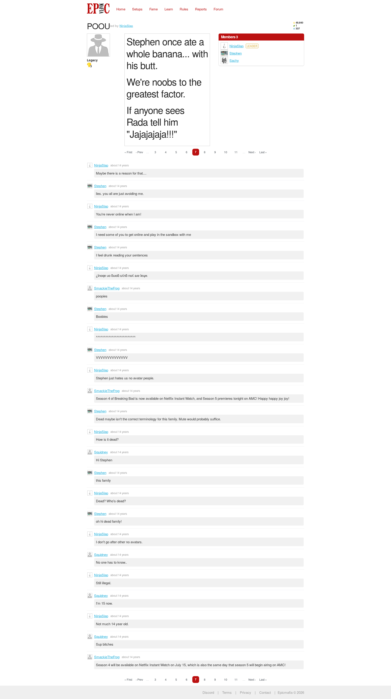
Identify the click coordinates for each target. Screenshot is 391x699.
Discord (208, 692)
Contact (265, 692)
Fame (153, 9)
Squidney (101, 452)
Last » (263, 152)
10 (225, 152)
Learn (169, 9)
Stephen (235, 53)
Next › (252, 152)
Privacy (245, 692)
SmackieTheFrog (106, 288)
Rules (184, 9)
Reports (201, 9)
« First (128, 152)
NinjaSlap (126, 26)
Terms (227, 692)
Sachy (234, 60)
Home (120, 9)
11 (236, 152)
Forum (218, 9)
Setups (137, 9)
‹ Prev (139, 152)
